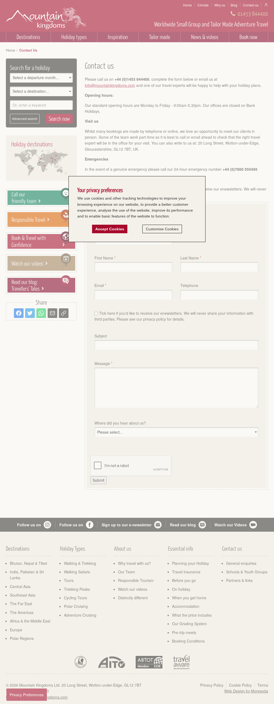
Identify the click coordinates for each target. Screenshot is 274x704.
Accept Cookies (109, 229)
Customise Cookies (162, 229)
